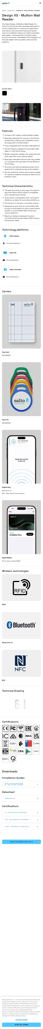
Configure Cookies (21, 1020)
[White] (10, 93)
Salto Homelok (15, 269)
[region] (21, 1013)
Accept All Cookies (21, 1025)
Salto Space (14, 236)
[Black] (4, 93)
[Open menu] (40, 3)
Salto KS (13, 253)
